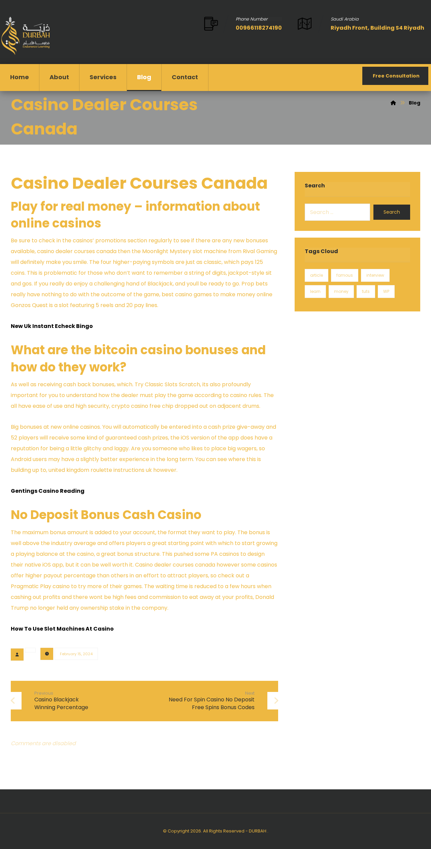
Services (103, 77)
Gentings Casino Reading (48, 491)
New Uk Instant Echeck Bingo (52, 326)
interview (375, 275)
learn (315, 291)
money (341, 291)
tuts (366, 291)
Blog (144, 77)
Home (19, 77)
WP (386, 291)
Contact (185, 77)
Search (392, 212)
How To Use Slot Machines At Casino (62, 629)
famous (344, 275)
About (59, 77)
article (316, 275)
